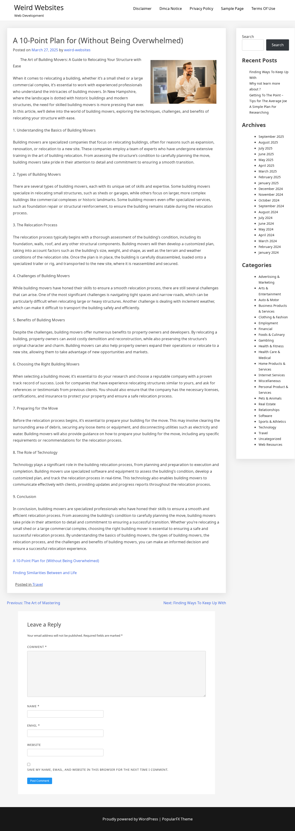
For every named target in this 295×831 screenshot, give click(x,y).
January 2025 (269, 183)
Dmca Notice (170, 8)
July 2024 (265, 218)
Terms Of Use (263, 8)
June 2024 (266, 223)
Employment (268, 323)
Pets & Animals (270, 398)
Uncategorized (270, 439)
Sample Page (232, 8)
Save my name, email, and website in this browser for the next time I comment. (97, 770)
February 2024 (270, 246)
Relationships (269, 410)
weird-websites (77, 49)
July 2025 (265, 148)
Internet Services (272, 375)
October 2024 (269, 200)
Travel (37, 584)
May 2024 (266, 229)
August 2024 (268, 212)
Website (34, 745)
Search (248, 36)
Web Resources (270, 444)
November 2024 (271, 194)
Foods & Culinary (272, 334)
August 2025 (268, 142)
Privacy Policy (201, 8)
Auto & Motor (269, 300)
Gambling (266, 340)
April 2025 (266, 165)
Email (33, 725)
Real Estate (267, 404)
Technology (267, 427)
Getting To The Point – (266, 95)
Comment (37, 647)
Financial (265, 329)
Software (265, 416)
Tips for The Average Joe (268, 101)
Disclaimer (142, 8)
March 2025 (268, 171)
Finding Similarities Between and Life (45, 572)
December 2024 (271, 189)
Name (33, 706)
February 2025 (270, 177)
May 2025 (266, 160)
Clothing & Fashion (273, 317)
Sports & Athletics (272, 421)
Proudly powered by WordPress (131, 819)
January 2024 (269, 252)
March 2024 (268, 241)
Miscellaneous (270, 381)
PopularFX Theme (177, 819)
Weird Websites (39, 7)
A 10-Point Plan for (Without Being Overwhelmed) (56, 560)
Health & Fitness (271, 346)
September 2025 (271, 136)
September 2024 (271, 206)
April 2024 (266, 235)
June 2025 (266, 154)
